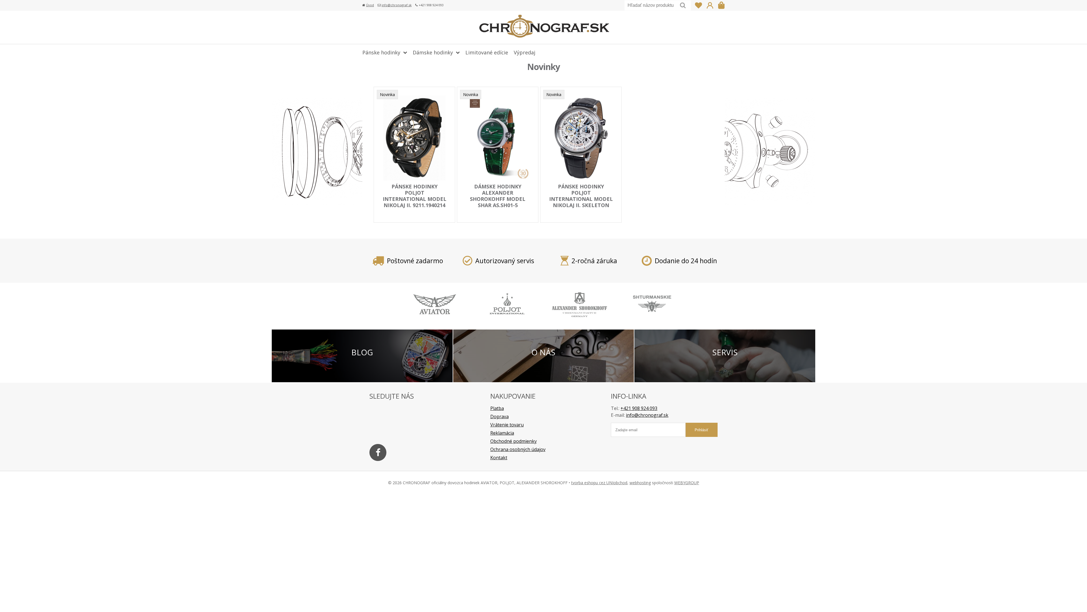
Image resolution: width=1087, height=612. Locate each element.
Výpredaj (524, 52)
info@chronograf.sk (397, 5)
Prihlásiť (710, 5)
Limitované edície (486, 52)
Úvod (370, 5)
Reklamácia (502, 433)
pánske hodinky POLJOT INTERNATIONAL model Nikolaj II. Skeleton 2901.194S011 (581, 199)
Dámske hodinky (433, 52)
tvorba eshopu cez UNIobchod (599, 482)
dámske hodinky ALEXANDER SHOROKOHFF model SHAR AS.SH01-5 (497, 196)
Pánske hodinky (381, 52)
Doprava (499, 416)
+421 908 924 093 (638, 408)
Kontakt (498, 457)
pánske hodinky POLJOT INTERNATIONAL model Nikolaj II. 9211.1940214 (414, 196)
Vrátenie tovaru (507, 425)
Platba (497, 408)
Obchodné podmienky (513, 441)
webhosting (640, 482)
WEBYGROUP (686, 482)
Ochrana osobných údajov (517, 449)
